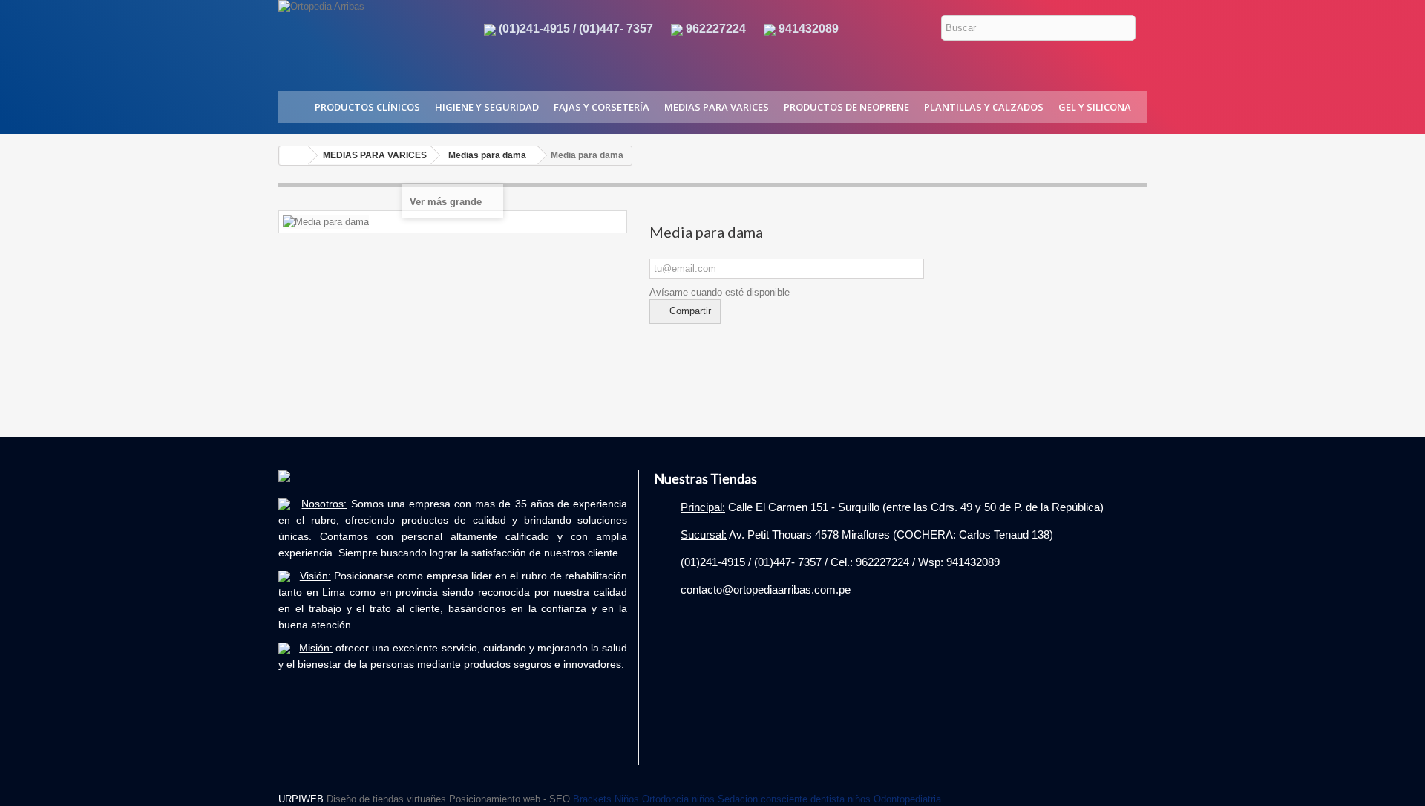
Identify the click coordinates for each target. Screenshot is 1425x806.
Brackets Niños (606, 799)
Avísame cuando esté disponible (719, 292)
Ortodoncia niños (678, 799)
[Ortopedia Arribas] (368, 36)
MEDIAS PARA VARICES (716, 107)
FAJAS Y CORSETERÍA (601, 107)
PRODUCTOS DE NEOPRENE (846, 107)
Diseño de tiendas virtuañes (386, 799)
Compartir (688, 310)
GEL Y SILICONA (1094, 107)
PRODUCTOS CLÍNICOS (367, 107)
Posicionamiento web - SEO (509, 799)
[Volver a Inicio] (294, 155)
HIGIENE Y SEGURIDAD (487, 107)
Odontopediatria (907, 799)
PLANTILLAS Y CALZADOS (984, 107)
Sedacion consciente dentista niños (794, 799)
